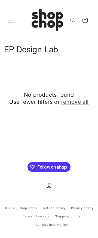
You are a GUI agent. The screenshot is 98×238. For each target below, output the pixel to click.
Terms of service (36, 216)
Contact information (51, 225)
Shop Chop (28, 208)
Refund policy (54, 208)
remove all (75, 102)
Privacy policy (82, 208)
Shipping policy (68, 216)
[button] (11, 20)
